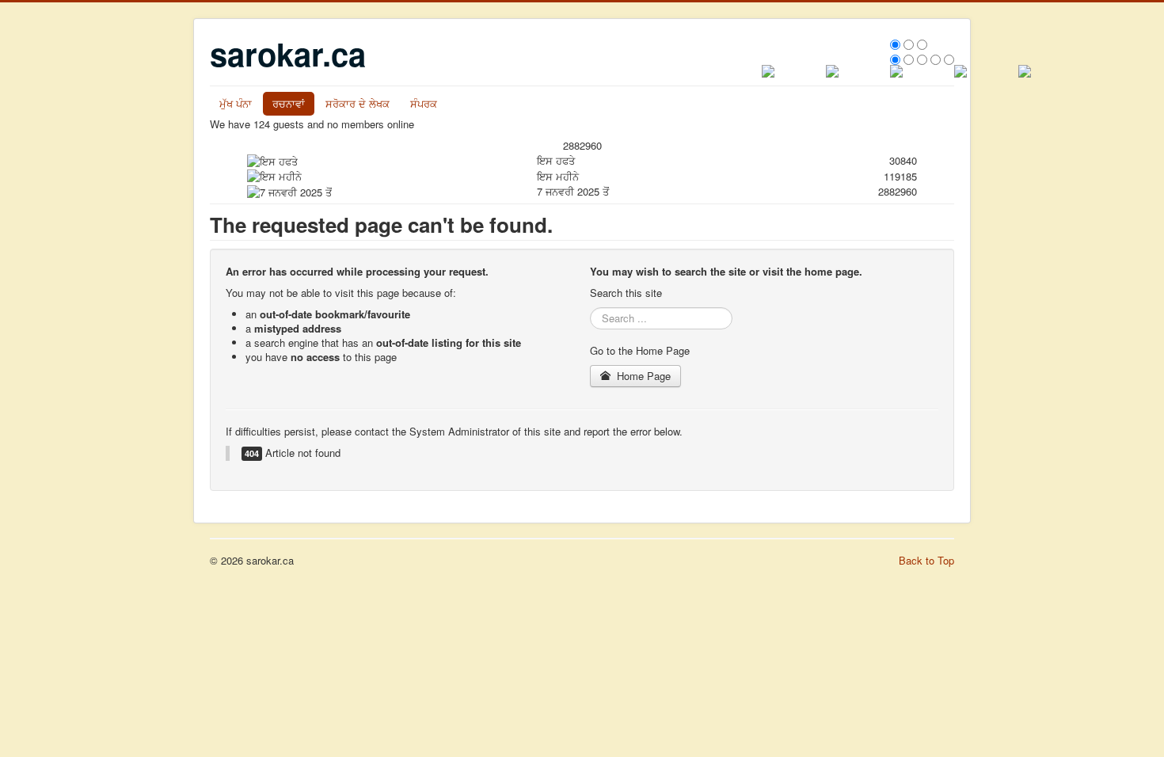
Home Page (642, 375)
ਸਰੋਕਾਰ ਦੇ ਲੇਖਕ (357, 103)
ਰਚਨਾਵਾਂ (288, 103)
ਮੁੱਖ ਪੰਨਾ (235, 103)
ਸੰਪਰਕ (423, 103)
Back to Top (926, 560)
